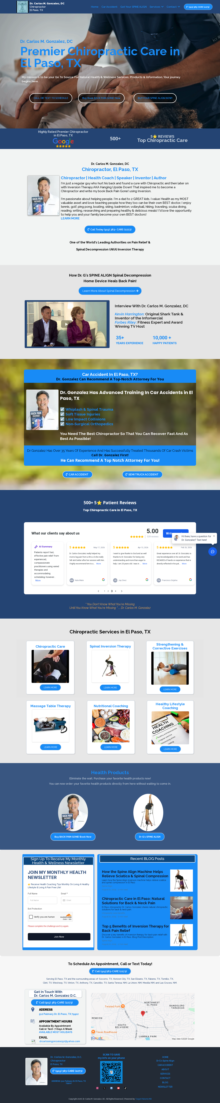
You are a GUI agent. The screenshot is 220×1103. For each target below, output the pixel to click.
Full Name (32, 893)
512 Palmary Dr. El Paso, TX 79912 (59, 1014)
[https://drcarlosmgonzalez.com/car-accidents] (42, 410)
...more (139, 882)
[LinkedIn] (111, 1087)
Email (64, 893)
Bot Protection (35, 908)
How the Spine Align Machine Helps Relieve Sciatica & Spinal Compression (135, 873)
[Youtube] (118, 1087)
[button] (162, 6)
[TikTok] (125, 1087)
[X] (104, 1087)
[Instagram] (97, 1087)
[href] (143, 1016)
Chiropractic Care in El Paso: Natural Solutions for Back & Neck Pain (133, 900)
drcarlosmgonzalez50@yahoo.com (59, 1041)
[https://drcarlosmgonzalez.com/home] (22, 7)
